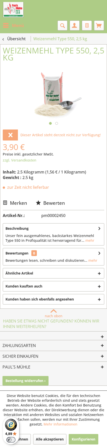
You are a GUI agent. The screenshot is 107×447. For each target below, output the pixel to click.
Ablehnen (20, 439)
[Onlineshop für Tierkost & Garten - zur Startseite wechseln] (13, 10)
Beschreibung (17, 228)
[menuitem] (13, 25)
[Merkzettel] (87, 25)
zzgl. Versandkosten (19, 160)
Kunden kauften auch (23, 286)
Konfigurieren (83, 439)
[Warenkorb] (99, 25)
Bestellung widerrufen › (25, 380)
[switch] (10, 439)
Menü (18, 25)
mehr (89, 240)
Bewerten (53, 203)
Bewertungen (16, 253)
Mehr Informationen (60, 424)
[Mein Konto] (75, 25)
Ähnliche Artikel (19, 273)
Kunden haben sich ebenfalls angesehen (39, 299)
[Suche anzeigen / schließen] (62, 25)
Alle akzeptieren (50, 439)
